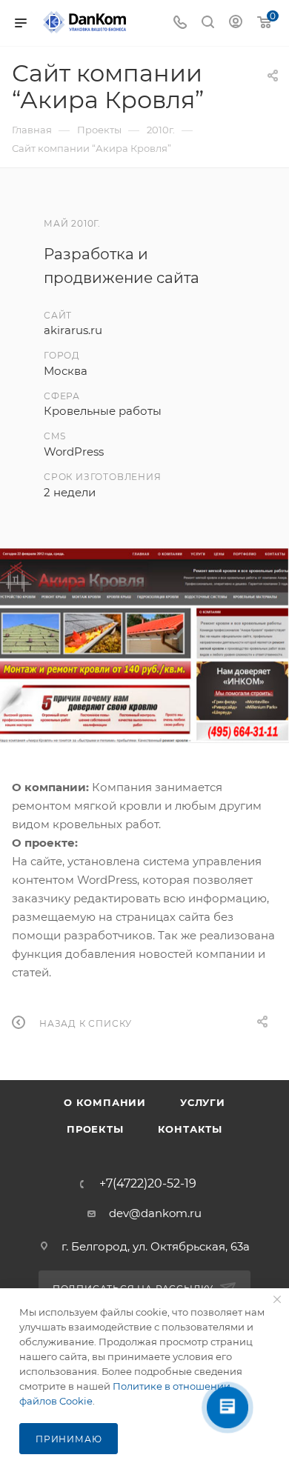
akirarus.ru (73, 330)
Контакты (190, 1129)
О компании (105, 1102)
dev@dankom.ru (155, 1213)
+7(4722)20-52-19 (147, 1184)
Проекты (95, 1129)
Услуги (202, 1102)
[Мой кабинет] (235, 23)
